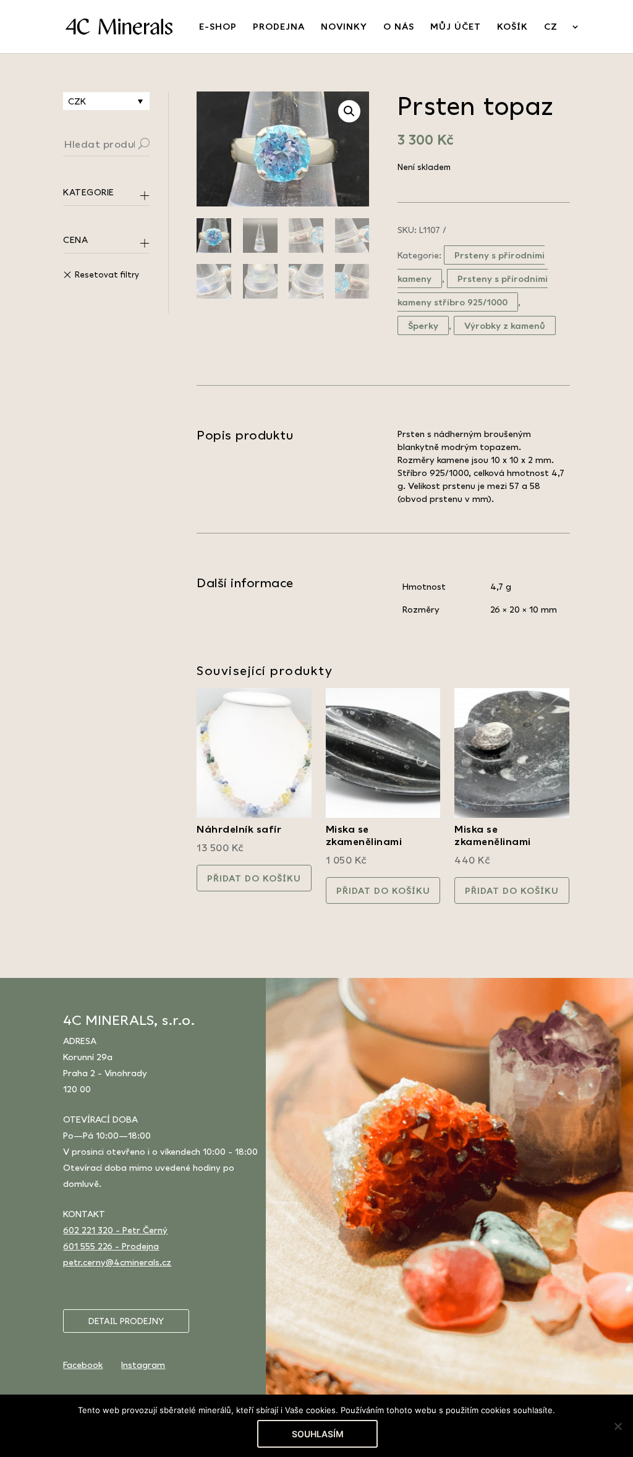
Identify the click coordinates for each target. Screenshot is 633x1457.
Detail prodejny (126, 1321)
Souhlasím (318, 1434)
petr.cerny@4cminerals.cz (117, 1262)
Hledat (158, 145)
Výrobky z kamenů (504, 325)
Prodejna (279, 27)
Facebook (83, 1364)
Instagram (143, 1364)
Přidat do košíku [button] (254, 878)
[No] (617, 1426)
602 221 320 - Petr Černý (115, 1230)
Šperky (423, 325)
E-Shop (218, 27)
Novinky (344, 27)
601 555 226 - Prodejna (111, 1246)
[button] (349, 111)
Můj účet (455, 27)
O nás (398, 27)
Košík (512, 27)
